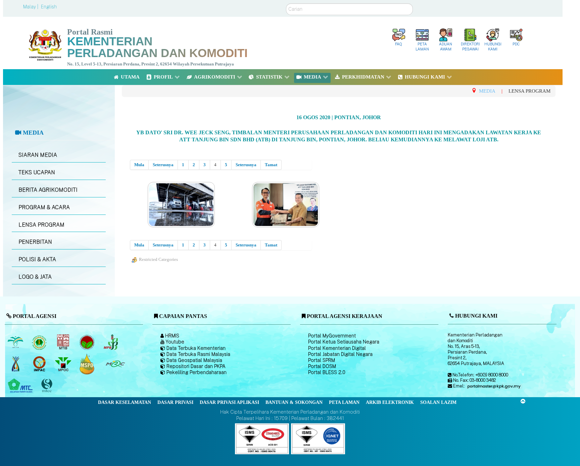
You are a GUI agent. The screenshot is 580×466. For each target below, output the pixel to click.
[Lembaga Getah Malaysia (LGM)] (40, 342)
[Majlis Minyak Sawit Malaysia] (63, 364)
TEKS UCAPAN (36, 172)
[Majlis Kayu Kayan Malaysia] (21, 385)
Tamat (271, 164)
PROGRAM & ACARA (44, 207)
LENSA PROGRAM (41, 225)
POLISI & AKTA (37, 259)
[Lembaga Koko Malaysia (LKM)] (87, 342)
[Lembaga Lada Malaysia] (111, 342)
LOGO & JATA (35, 277)
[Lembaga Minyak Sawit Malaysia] (16, 342)
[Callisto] (262, 438)
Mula (139, 164)
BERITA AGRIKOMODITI (48, 190)
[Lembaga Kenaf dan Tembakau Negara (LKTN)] (16, 364)
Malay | (31, 6)
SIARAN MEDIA (37, 155)
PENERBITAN (35, 242)
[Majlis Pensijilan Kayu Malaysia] (47, 386)
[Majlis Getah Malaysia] (115, 364)
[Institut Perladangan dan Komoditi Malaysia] (40, 364)
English (49, 6)
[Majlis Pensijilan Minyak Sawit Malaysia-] (87, 364)
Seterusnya (163, 164)
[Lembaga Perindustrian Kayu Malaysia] (63, 342)
